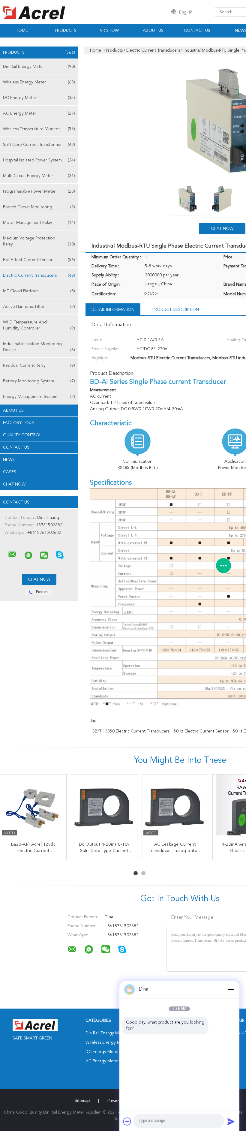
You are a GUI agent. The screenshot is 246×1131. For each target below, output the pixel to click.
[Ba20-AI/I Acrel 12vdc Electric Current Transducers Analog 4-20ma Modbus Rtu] (33, 808)
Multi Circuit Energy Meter (39, 176)
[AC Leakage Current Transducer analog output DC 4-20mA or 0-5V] (175, 808)
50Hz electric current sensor (201, 731)
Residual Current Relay (39, 365)
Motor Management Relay (39, 223)
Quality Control (22, 435)
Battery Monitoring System (39, 381)
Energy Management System (39, 397)
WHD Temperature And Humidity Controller (39, 325)
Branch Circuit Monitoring (39, 207)
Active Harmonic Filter (39, 307)
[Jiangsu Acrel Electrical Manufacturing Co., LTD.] (12, 554)
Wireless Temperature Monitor (39, 129)
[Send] (231, 1121)
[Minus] (231, 989)
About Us (153, 31)
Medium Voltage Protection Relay (39, 241)
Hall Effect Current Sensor (39, 260)
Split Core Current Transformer (39, 145)
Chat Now (14, 484)
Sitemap (82, 1101)
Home (22, 31)
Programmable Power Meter (39, 191)
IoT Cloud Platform (39, 291)
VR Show (109, 31)
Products (65, 31)
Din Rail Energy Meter (39, 67)
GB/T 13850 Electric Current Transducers (131, 731)
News (9, 460)
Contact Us (197, 31)
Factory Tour (18, 423)
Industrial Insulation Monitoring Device (39, 347)
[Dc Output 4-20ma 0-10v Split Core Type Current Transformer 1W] (104, 808)
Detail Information (113, 310)
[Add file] (127, 1121)
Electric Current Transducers (39, 275)
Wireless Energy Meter (39, 82)
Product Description (175, 310)
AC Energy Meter (39, 113)
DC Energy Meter (39, 98)
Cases (9, 472)
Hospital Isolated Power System (39, 160)
